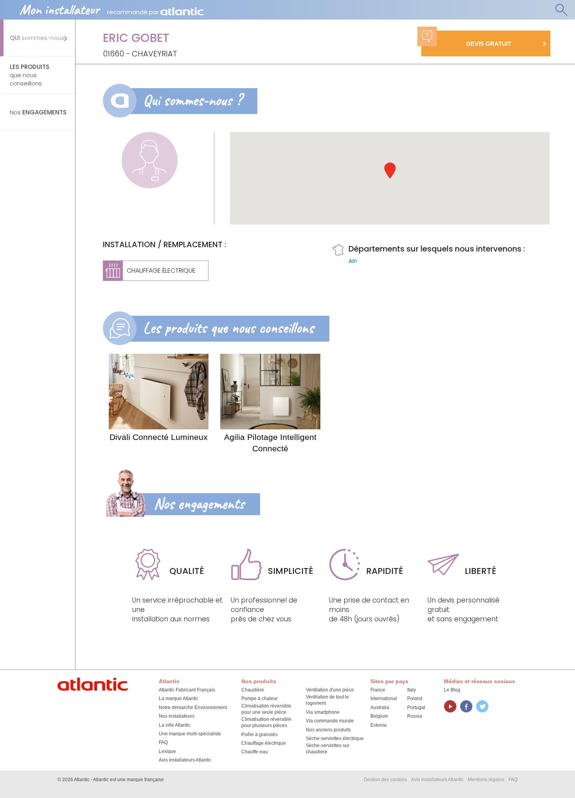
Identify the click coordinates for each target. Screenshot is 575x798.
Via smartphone (323, 712)
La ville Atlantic (174, 725)
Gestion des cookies (385, 779)
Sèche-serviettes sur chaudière (327, 749)
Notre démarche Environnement (193, 707)
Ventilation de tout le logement (327, 700)
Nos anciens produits (328, 730)
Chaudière (252, 690)
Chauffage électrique (263, 743)
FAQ (163, 742)
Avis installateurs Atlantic (185, 760)
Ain (353, 261)
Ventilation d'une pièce (330, 690)
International (383, 698)
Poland (414, 698)
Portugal (416, 707)
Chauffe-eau (254, 752)
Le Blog (452, 690)
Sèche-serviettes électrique (335, 738)
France (377, 690)
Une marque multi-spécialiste (190, 733)
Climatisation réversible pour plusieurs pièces (266, 722)
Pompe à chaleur (259, 698)
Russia (414, 716)
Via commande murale (330, 721)
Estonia (378, 725)
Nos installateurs (176, 716)
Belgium (379, 716)
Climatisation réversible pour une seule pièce (266, 709)
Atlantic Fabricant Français (187, 690)
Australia (379, 707)
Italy (411, 690)
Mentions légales (486, 779)
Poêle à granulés (259, 734)
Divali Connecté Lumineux (159, 437)
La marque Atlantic (178, 698)
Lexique (167, 751)
